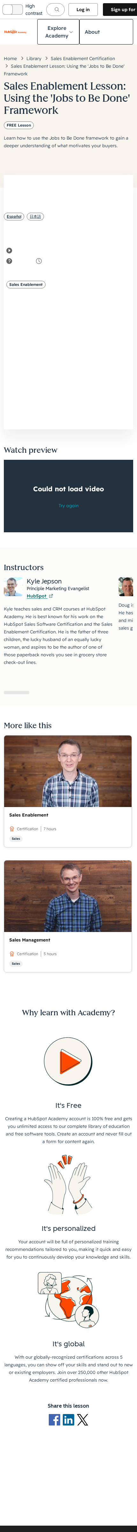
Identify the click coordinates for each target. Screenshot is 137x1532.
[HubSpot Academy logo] (15, 31)
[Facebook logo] (56, 1419)
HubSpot (37, 596)
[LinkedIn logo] (70, 1419)
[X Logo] (82, 1419)
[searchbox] (55, 9)
